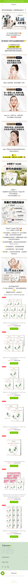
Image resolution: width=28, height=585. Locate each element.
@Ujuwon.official (10, 550)
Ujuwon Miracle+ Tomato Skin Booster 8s (14, 461)
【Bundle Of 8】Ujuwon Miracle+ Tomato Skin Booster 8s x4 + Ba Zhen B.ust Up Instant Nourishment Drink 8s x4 (14, 496)
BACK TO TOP (14, 582)
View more (14, 539)
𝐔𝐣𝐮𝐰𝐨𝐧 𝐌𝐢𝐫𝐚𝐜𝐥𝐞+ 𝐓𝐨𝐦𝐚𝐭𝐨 (15, 192)
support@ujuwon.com (9, 549)
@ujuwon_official (10, 552)
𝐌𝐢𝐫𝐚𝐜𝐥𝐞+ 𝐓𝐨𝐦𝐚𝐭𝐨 (11, 228)
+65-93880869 (8, 547)
